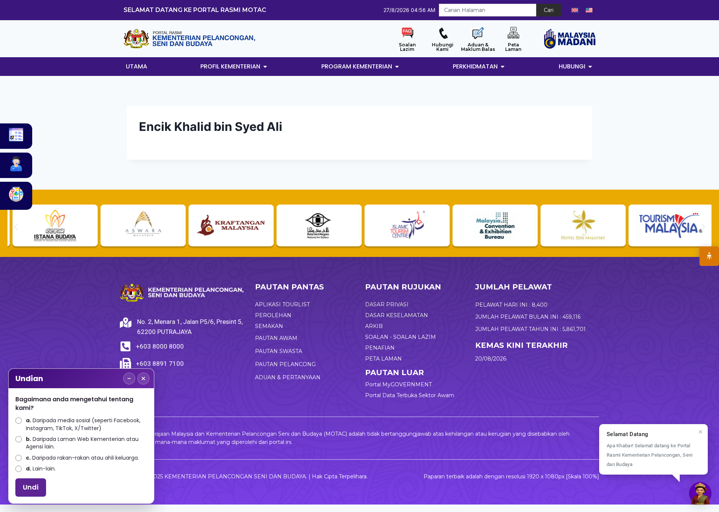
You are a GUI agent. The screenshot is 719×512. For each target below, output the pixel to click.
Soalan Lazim (407, 47)
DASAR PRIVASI (387, 304)
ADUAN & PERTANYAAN (288, 377)
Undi (31, 487)
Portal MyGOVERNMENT (398, 384)
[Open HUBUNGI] (590, 66)
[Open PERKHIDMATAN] (503, 66)
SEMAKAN (269, 326)
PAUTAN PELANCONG (285, 364)
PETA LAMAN (383, 358)
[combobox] (487, 10)
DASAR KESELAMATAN (396, 315)
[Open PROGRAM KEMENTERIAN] (397, 66)
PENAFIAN (380, 347)
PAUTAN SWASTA (278, 351)
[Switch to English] (575, 10)
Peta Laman (513, 47)
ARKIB (374, 326)
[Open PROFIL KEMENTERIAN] (265, 66)
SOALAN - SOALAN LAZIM (400, 337)
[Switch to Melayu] (589, 10)
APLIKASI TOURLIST (282, 304)
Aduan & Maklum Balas (478, 47)
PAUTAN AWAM (276, 338)
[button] (16, 227)
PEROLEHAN (273, 315)
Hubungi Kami (442, 47)
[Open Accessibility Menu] (709, 256)
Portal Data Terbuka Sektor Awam (409, 395)
